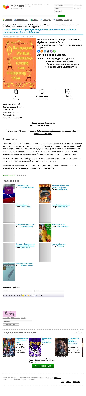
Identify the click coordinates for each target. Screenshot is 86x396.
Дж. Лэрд (60, 246)
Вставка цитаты (36, 295)
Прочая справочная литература (61, 67)
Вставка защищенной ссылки (28, 295)
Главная (8, 20)
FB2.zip (39, 126)
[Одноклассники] (41, 51)
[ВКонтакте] (38, 51)
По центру (17, 295)
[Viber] (51, 51)
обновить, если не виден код (14, 318)
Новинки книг (22, 20)
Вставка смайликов (23, 295)
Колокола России (22, 185)
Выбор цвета (31, 295)
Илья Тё (70, 342)
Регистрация (78, 5)
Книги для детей (55, 58)
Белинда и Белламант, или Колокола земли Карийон (25, 245)
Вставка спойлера (41, 295)
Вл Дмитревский (27, 226)
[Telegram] (45, 51)
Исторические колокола (24, 263)
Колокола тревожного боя (25, 224)
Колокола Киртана (58, 244)
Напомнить (77, 8)
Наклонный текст (6, 295)
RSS (62, 382)
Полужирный (4, 295)
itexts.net (57, 378)
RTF (47, 126)
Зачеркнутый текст (11, 295)
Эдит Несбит (25, 248)
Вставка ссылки (25, 295)
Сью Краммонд (62, 226)
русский (17, 104)
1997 (17, 112)
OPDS (68, 382)
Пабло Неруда (26, 207)
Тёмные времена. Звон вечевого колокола (60, 186)
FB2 (31, 126)
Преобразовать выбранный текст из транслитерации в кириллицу (39, 295)
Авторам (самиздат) (64, 20)
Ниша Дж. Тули (20, 342)
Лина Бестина (46, 344)
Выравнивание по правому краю (20, 295)
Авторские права (43, 366)
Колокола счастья (58, 224)
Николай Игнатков (27, 187)
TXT (54, 126)
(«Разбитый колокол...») (61, 205)
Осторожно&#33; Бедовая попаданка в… (47, 340)
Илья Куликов (62, 189)
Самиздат (47, 20)
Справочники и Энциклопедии (62, 64)
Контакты (76, 382)
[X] (48, 51)
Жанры (35, 20)
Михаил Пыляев (27, 265)
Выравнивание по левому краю (15, 295)
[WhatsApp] (54, 51)
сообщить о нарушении (12, 118)
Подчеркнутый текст (9, 295)
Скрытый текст (34, 295)
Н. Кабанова (59, 55)
